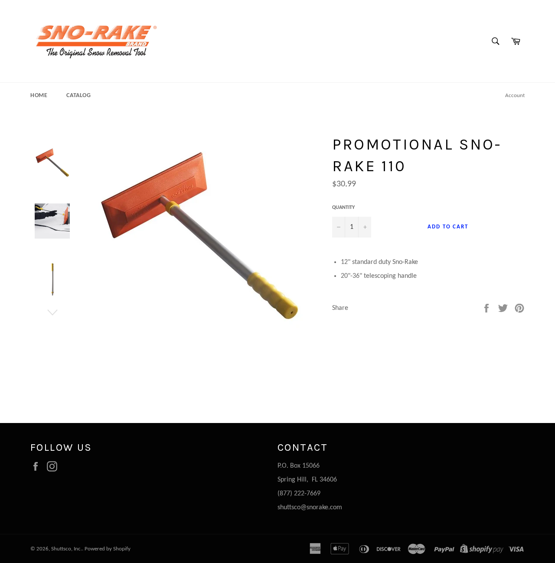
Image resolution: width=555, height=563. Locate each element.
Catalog (78, 95)
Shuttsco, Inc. (66, 549)
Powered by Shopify (108, 549)
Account (515, 95)
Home (38, 95)
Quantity (343, 207)
